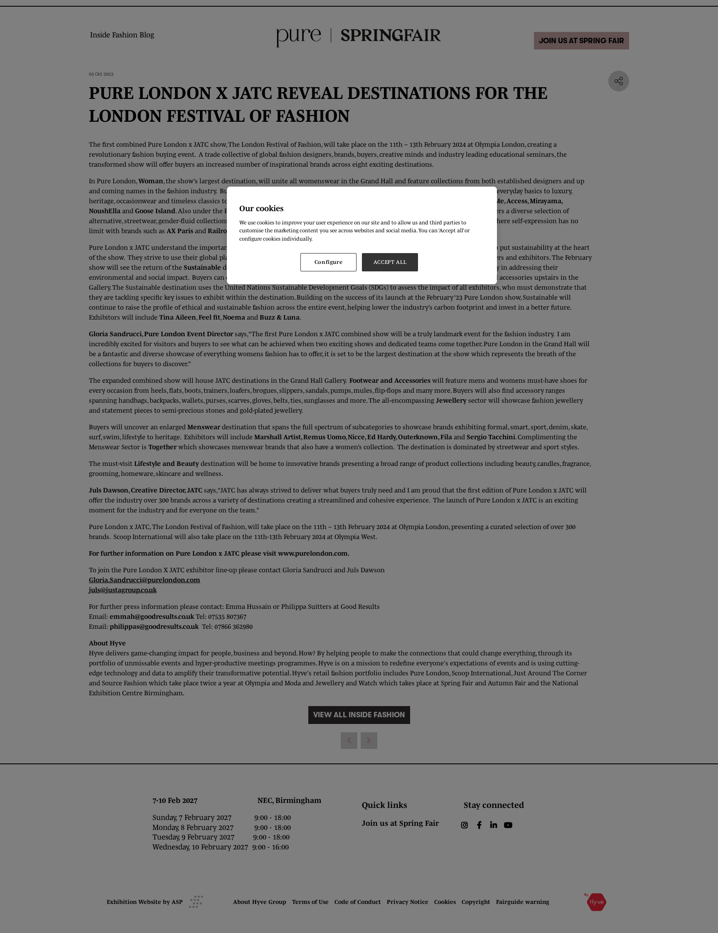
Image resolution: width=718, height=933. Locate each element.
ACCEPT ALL (390, 262)
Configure (329, 262)
